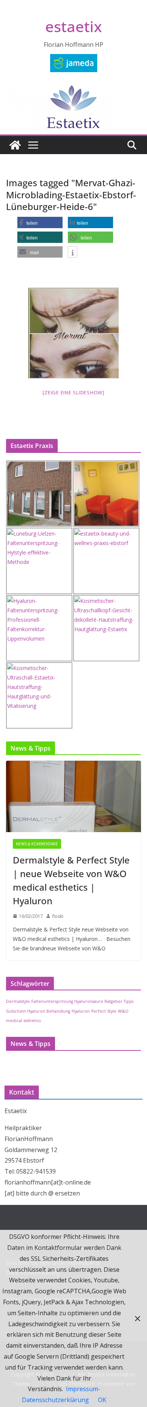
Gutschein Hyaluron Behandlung (38, 1011)
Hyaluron (81, 1011)
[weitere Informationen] (72, 252)
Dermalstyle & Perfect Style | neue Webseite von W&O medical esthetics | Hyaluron (71, 880)
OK (102, 1400)
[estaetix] (15, 145)
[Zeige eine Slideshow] (73, 392)
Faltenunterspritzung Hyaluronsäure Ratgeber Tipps (82, 1001)
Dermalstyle (18, 1001)
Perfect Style (103, 1011)
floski (57, 916)
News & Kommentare (37, 843)
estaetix (73, 26)
